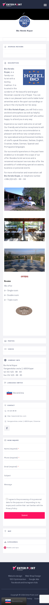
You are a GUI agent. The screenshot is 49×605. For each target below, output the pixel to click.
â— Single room (11, 290)
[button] (45, 4)
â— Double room (11, 295)
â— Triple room (11, 300)
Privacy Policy (11, 508)
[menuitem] (15, 393)
